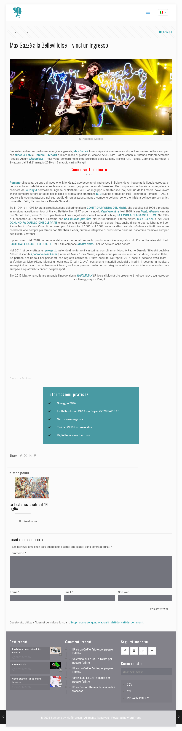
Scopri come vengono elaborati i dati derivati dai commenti (106, 622)
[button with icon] (125, 651)
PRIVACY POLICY (138, 698)
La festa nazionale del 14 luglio (29, 506)
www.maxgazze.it (74, 419)
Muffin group (74, 717)
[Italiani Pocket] (17, 12)
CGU (129, 691)
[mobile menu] (148, 12)
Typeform (26, 378)
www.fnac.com (81, 435)
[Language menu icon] (163, 12)
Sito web (123, 592)
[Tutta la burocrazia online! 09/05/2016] (179, 717)
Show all (166, 32)
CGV (129, 684)
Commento (18, 553)
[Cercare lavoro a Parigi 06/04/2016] (3, 717)
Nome (14, 592)
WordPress (134, 717)
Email (68, 592)
